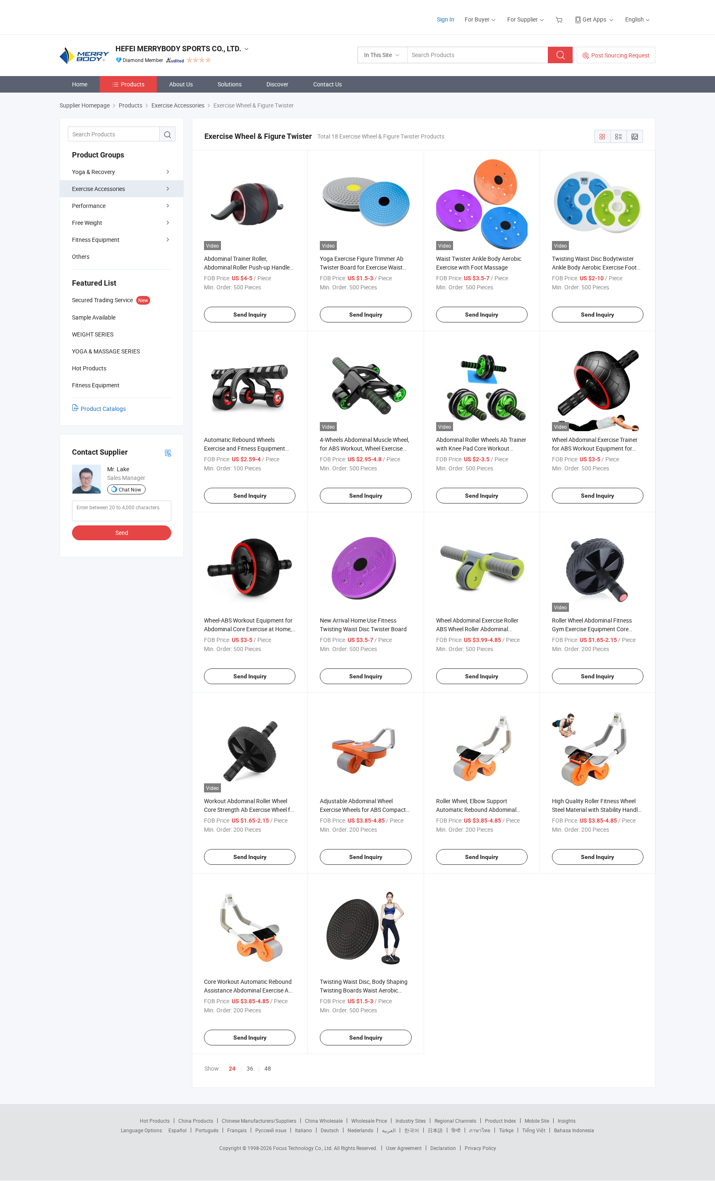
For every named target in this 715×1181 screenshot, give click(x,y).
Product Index (500, 1120)
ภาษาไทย (479, 1130)
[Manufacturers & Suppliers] (113, 16)
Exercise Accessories (98, 189)
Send (121, 533)
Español (177, 1130)
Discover (277, 84)
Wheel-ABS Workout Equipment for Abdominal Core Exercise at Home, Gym (248, 629)
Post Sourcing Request (620, 55)
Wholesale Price (369, 1120)
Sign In (445, 19)
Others (80, 256)
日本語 (435, 1130)
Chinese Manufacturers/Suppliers (259, 1120)
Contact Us (327, 84)
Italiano (303, 1130)
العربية (389, 1130)
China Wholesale (324, 1120)
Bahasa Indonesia (574, 1130)
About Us (181, 84)
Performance (89, 206)
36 (250, 1068)
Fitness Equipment (96, 239)
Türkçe (506, 1130)
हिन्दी (456, 1130)
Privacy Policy (480, 1148)
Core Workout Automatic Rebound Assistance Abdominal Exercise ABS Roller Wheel (249, 990)
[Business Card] (168, 452)
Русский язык (270, 1130)
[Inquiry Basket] (560, 19)
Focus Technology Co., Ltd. (303, 1148)
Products (132, 84)
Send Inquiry (249, 314)
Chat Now (130, 489)
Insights (567, 1120)
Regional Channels (455, 1120)
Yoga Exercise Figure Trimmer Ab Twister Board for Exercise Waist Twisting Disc (361, 267)
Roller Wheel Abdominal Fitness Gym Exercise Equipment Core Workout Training (592, 629)
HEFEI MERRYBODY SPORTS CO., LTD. (178, 48)
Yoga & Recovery (93, 172)
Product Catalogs (103, 409)
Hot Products (155, 1120)
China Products (195, 1120)
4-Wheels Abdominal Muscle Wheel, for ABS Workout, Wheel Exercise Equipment (364, 448)
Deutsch (330, 1130)
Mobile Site (537, 1120)
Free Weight (87, 223)
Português (206, 1130)
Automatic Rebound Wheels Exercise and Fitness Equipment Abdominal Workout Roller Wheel (245, 448)
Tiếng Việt (533, 1130)
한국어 (411, 1130)
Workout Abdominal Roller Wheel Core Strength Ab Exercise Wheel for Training (249, 809)
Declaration (443, 1148)
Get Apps (594, 19)
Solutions (230, 84)
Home (79, 84)
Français (237, 1130)
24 (232, 1068)
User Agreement (404, 1148)
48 (267, 1068)
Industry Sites (411, 1120)
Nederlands (360, 1130)
